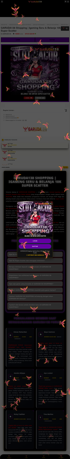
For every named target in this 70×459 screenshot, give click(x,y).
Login (35, 241)
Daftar (35, 246)
